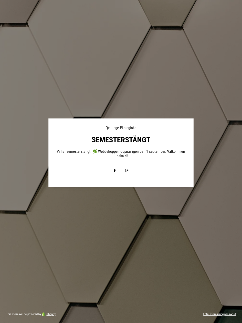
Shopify (51, 314)
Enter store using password (219, 314)
